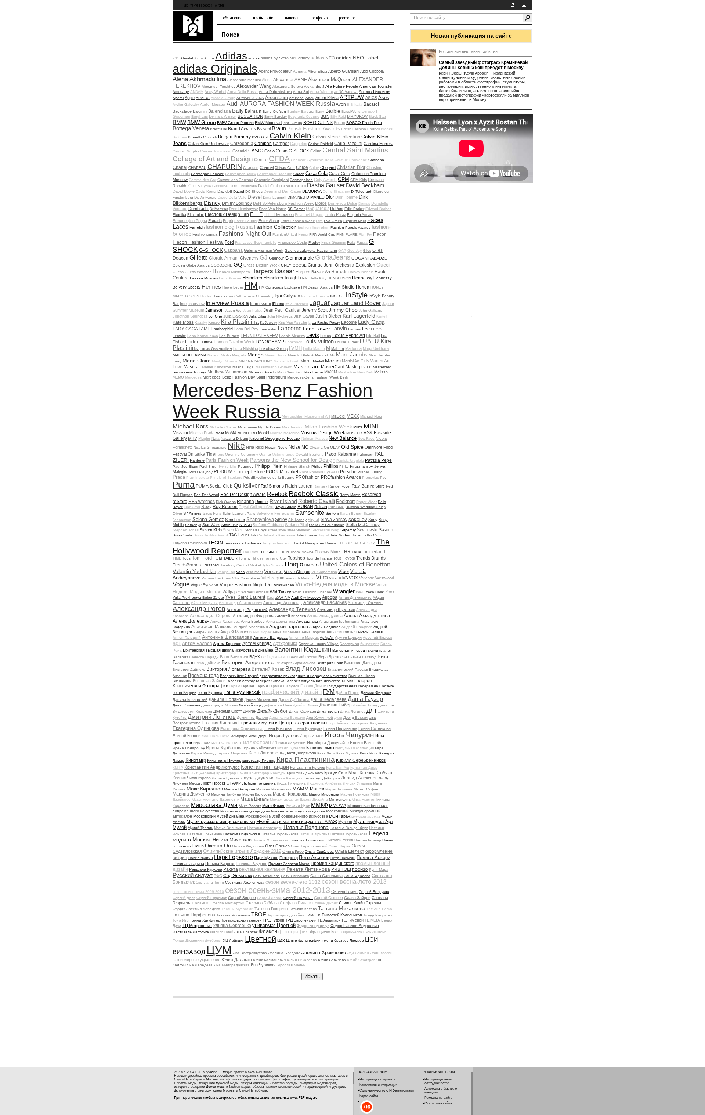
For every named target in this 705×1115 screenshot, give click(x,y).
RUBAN (305, 506)
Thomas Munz (327, 552)
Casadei (239, 151)
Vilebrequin (273, 577)
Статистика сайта (438, 1103)
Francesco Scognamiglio (255, 242)
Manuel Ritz (325, 355)
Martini (333, 360)
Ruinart (320, 506)
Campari (263, 143)
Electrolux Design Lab (227, 214)
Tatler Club (372, 535)
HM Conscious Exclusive (279, 287)
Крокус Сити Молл (341, 773)
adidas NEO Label (357, 58)
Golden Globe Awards (191, 265)
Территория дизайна (285, 915)
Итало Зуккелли (291, 748)
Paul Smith (208, 466)
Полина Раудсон (251, 863)
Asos (383, 97)
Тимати (313, 914)
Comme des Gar (202, 180)
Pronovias (370, 477)
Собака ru (201, 903)
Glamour (276, 258)
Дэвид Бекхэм (355, 718)
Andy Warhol (215, 92)
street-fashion (298, 530)
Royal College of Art (256, 506)
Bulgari (225, 137)
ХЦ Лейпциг (233, 940)
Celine (315, 151)
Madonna (353, 348)
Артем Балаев (197, 643)
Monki (263, 433)
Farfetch (197, 227)
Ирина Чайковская (260, 748)
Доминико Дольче (252, 718)
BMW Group (201, 122)
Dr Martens (219, 209)
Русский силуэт (193, 875)
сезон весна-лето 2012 (293, 882)
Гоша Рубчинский (242, 692)
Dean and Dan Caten (282, 191)
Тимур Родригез (377, 915)
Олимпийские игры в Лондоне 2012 (242, 851)
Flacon (380, 234)
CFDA (279, 158)
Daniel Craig (269, 186)
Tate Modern (340, 535)
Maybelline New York (355, 372)
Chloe (302, 167)
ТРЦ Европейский (301, 920)
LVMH (295, 348)
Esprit (228, 220)
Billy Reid (338, 117)
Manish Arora (276, 355)
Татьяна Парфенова (194, 914)
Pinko (344, 466)
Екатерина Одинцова (196, 728)
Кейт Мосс (369, 753)
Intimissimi (260, 303)
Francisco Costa (292, 242)
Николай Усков (339, 840)
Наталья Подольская (241, 834)
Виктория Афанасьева (295, 663)
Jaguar (320, 303)
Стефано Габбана (262, 903)
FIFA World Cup (322, 234)
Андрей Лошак (206, 632)
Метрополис (340, 799)
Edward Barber (378, 209)
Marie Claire (196, 360)
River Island (283, 501)
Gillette (198, 257)
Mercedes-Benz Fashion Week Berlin (318, 377)
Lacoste (349, 322)
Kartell (381, 316)
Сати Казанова (266, 876)
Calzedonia (241, 143)
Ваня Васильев (234, 657)
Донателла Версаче (287, 718)
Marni (306, 360)
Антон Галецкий (187, 638)
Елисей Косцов (186, 736)
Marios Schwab (286, 361)
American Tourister (376, 86)
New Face (366, 439)
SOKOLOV (357, 520)
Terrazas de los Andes (242, 543)
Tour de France (319, 558)
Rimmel (261, 501)
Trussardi (210, 565)
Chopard (328, 167)
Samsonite (309, 512)
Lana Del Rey (246, 329)
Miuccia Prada (201, 433)
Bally (238, 111)
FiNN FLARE (347, 234)
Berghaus (199, 117)
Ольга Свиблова (319, 852)
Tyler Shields (272, 565)
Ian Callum (237, 296)
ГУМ (329, 692)
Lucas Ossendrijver (216, 349)
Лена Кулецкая (289, 778)
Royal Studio (285, 507)
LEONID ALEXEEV (259, 335)
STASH (245, 525)
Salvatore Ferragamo (275, 513)
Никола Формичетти (271, 840)
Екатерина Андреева (368, 723)
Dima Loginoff (274, 197)
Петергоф (288, 857)
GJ (264, 257)
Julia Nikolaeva (280, 316)
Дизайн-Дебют (272, 711)
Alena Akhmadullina (199, 79)
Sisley (281, 519)
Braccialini (218, 129)
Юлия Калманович (269, 960)
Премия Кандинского (332, 863)
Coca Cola (317, 173)
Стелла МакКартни (228, 903)
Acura (209, 58)
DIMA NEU (296, 197)
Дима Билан (328, 711)
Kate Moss (183, 322)
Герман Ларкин (254, 686)
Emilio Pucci (335, 214)
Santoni (332, 513)
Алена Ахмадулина (325, 615)
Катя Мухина (347, 753)
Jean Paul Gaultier (282, 310)
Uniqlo (294, 564)
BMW (179, 122)
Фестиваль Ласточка (191, 932)
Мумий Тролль (200, 828)
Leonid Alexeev (292, 336)
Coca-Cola (339, 173)
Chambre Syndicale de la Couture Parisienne (329, 160)
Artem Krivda (327, 97)
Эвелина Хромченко (323, 952)
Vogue (181, 584)
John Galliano (370, 310)
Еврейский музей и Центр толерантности (281, 722)
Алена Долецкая (191, 621)
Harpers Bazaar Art (313, 271)
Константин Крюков (307, 767)
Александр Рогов (199, 608)
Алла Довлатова (280, 621)
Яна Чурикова (263, 965)
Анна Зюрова (313, 632)
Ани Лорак (262, 632)
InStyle (356, 295)
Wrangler (344, 591)
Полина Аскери (373, 857)
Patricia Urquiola (350, 461)
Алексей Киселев (290, 616)
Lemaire (179, 336)
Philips (316, 466)
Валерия (180, 657)
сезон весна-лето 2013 (354, 881)
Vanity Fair (226, 572)
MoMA (230, 433)
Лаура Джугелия (258, 778)
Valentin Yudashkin (194, 571)
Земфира (239, 736)
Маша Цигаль (255, 799)
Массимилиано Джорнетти (215, 799)
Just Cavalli (304, 316)
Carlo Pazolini (348, 143)
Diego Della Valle (232, 197)
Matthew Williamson (227, 371)
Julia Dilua (257, 316)
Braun (279, 128)
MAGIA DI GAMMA (189, 355)
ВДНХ (254, 657)
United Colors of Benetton (355, 564)
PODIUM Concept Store (239, 471)
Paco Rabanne (340, 454)
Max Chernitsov (290, 372)
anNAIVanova (346, 92)
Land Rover (316, 329)
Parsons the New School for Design (292, 460)
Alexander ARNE (290, 79)
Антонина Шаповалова (227, 637)
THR (346, 551)
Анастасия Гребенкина (339, 621)
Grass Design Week (261, 265)
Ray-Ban (360, 486)
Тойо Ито (181, 920)
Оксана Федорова (248, 846)
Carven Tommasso (215, 151)
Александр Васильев (325, 602)
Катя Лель (326, 753)
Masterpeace (359, 366)
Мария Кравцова (290, 794)
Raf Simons (272, 486)
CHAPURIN (224, 166)
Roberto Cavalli (316, 501)
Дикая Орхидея (302, 711)
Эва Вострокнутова (250, 953)
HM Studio (344, 287)
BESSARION (250, 116)
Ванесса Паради (204, 657)
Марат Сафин (366, 789)
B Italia (356, 104)
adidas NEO (323, 58)
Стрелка (373, 903)
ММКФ (319, 805)
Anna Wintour (321, 92)
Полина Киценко (220, 863)
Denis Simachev (336, 191)
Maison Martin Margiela (226, 355)
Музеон (345, 821)
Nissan (270, 447)
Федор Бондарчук (313, 925)
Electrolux (195, 215)
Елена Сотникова (374, 728)
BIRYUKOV (357, 116)
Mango (255, 355)
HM (251, 285)
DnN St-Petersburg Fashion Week (283, 203)
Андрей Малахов (236, 632)
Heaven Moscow (204, 278)
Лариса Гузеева (226, 778)
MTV (192, 438)
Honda (362, 287)
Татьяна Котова (303, 909)
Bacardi (371, 104)
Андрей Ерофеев (356, 627)
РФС (218, 875)
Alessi (267, 79)
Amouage (181, 92)
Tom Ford (202, 558)
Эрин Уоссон (381, 953)
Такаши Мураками (237, 909)
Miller (357, 427)
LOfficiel (206, 342)
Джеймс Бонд (365, 705)
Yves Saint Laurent (245, 597)
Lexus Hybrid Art (348, 335)
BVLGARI (260, 137)
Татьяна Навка (379, 909)
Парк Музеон (266, 857)
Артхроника (285, 643)
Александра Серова (211, 615)
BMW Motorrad (268, 122)
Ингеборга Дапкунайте (328, 743)
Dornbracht (198, 208)
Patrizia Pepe (378, 460)
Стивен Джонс (325, 903)
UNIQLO (311, 565)
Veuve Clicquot (297, 571)
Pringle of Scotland (226, 477)
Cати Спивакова (243, 186)
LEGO (376, 329)
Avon (341, 104)
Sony (372, 519)
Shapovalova (260, 519)
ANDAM (196, 92)
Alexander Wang (253, 86)
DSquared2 (317, 208)
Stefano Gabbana (268, 524)
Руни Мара (378, 870)
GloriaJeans (332, 257)
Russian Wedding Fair (364, 507)
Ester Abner (268, 220)
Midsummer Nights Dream (259, 427)
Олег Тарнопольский (309, 846)
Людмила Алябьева (324, 783)
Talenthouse (306, 535)
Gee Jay (354, 251)
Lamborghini (222, 329)
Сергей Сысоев (328, 897)
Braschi (264, 129)
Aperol (178, 98)
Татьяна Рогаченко (233, 915)
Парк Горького (233, 857)
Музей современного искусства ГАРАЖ (296, 821)
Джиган (249, 711)
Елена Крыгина (278, 728)
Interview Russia (227, 303)
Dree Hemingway (243, 209)
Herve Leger (232, 287)
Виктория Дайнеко (189, 669)
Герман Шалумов (284, 686)
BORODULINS (318, 122)
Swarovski (367, 529)
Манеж (317, 789)
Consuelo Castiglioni (271, 180)
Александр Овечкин (365, 603)
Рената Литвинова (308, 869)
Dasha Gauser (326, 185)
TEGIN (215, 543)
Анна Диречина (286, 632)
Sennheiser (235, 519)
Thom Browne (302, 552)
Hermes (211, 286)
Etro (319, 221)
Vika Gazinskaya (246, 578)
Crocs (194, 185)
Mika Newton (293, 427)
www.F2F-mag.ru (304, 1098)
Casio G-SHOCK (292, 150)
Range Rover (339, 486)
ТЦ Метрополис (197, 925)
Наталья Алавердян (264, 828)
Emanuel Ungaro (309, 215)
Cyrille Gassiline (214, 186)
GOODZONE (221, 265)
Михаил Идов (298, 806)
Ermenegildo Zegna (190, 220)
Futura (362, 242)
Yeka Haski (375, 592)
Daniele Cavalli (293, 186)
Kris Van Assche (292, 322)
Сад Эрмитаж (237, 875)
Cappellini (298, 143)
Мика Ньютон (363, 799)
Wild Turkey (280, 592)
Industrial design (315, 296)
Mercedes (193, 377)
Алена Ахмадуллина (367, 615)
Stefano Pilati (296, 524)
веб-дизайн (274, 656)
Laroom (354, 329)
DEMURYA (312, 191)
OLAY (335, 447)
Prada (179, 477)
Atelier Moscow (212, 104)
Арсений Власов (377, 638)
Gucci (383, 265)
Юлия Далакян (236, 959)
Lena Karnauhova (202, 336)
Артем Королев (227, 643)
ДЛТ (371, 710)
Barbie (332, 111)
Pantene (197, 460)
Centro (261, 159)
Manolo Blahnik (301, 355)
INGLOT (337, 296)
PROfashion (308, 477)
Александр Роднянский (247, 610)
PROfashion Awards (341, 477)
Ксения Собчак (376, 772)
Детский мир (250, 705)
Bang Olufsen (274, 111)
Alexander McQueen (329, 79)
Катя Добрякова (301, 753)
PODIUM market (282, 471)
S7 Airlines (192, 513)
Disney (212, 203)
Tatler (357, 535)
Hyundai (220, 296)
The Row (250, 552)
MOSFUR (354, 433)
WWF (360, 592)
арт (177, 643)
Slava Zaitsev (334, 519)
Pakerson (365, 454)
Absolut (186, 58)
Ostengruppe (283, 454)
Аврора (329, 597)
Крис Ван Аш (337, 767)
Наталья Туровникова (280, 834)
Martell (318, 361)
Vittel (333, 578)
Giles (367, 251)
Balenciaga (219, 111)
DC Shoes (254, 191)
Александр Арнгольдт (282, 603)
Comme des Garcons (235, 180)
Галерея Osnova (270, 681)
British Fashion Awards (313, 128)
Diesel (254, 197)
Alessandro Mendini (244, 80)
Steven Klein (211, 530)
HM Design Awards (317, 287)
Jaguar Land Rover (356, 303)
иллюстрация (260, 742)
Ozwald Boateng (310, 454)
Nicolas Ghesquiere (210, 447)
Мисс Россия (250, 806)
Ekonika (179, 215)
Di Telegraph (361, 191)
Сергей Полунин (298, 898)
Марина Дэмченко (191, 794)
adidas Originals (215, 68)
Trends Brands (371, 558)
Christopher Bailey (240, 174)
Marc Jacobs (352, 354)
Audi (233, 104)
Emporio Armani (360, 215)
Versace (273, 571)
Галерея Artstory (241, 681)
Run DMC (336, 507)
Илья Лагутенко (292, 743)
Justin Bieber (328, 316)
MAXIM (330, 372)
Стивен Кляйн (352, 903)
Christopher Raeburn (274, 174)
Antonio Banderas (374, 91)
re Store (377, 486)
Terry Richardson (277, 543)
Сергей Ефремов (211, 898)
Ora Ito (265, 454)
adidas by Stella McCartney (285, 58)
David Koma (206, 191)
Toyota (349, 558)
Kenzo (214, 322)
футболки (213, 940)
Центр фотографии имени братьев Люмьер (325, 940)
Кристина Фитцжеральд (194, 773)
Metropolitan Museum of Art (306, 416)
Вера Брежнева (332, 657)
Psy (383, 477)
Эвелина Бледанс (284, 953)
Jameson (214, 310)
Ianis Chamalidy (260, 296)
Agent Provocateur (275, 71)
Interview (196, 303)
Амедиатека (307, 621)
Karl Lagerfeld (359, 316)
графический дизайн (292, 691)
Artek (310, 98)
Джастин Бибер (335, 704)
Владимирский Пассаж (348, 669)
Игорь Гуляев (284, 735)
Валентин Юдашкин (302, 649)
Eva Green (333, 221)
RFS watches (201, 501)
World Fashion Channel (312, 592)
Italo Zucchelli (296, 304)
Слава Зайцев (357, 897)
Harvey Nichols (360, 272)
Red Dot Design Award (243, 494)
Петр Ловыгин (342, 858)
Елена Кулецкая (307, 728)
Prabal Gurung (370, 472)
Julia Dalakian (235, 316)
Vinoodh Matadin (300, 578)
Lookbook (293, 342)
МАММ (300, 789)
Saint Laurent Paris (239, 513)
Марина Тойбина (226, 794)
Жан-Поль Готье (216, 736)
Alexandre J (314, 86)
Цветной (260, 939)
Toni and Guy (275, 558)
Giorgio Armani (224, 258)
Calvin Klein (290, 135)
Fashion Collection (275, 227)
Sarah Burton (351, 513)
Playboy (206, 472)
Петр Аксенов (314, 857)
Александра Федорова (253, 615)
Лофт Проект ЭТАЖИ (221, 783)
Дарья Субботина (294, 700)
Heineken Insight (281, 277)
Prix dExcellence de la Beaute (268, 477)
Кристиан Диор (363, 767)
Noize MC (298, 447)
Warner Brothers (255, 592)
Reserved (371, 494)
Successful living (325, 530)
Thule (356, 552)
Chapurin (250, 168)
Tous (337, 558)
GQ (238, 264)
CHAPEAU (197, 168)
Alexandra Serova (287, 86)
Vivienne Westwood (376, 578)
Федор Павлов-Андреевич (354, 925)
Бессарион (349, 644)
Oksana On (319, 447)
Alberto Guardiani (343, 71)
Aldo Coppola (372, 71)
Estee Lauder (245, 221)
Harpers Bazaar (272, 271)
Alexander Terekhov (218, 86)
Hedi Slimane (230, 278)
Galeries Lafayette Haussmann (311, 251)
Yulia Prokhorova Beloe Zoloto (198, 597)
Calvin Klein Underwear (208, 143)
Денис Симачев (186, 705)
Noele (283, 447)
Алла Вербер (253, 621)
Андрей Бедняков (324, 627)
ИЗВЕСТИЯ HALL (227, 743)
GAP (342, 251)
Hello (304, 278)
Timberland (373, 551)
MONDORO (247, 433)
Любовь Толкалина (259, 783)
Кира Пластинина (305, 759)
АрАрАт (327, 638)
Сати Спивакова (295, 876)
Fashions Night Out (244, 233)
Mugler (204, 438)
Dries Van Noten (272, 209)
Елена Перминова (340, 728)
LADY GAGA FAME (191, 329)
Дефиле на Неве (277, 705)
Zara (270, 597)
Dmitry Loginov (237, 203)
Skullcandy (297, 520)
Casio (269, 151)
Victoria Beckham (216, 578)
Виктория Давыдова (362, 662)
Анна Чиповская (341, 632)
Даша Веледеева (329, 699)
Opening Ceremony (241, 454)
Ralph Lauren (298, 486)
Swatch (386, 529)
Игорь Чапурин (349, 735)
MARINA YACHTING (255, 361)
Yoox (390, 592)
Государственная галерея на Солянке (360, 686)
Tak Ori (256, 535)
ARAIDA (203, 98)
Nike (236, 445)
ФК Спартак (247, 932)
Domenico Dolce (342, 203)
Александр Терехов (292, 609)
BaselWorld (351, 111)
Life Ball (373, 335)
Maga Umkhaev (376, 349)
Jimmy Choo (343, 310)
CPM (343, 179)
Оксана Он (218, 845)
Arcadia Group (223, 98)
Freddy (314, 242)
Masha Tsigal (243, 367)
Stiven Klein (233, 530)
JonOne (215, 316)
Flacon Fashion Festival (198, 242)
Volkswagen (284, 585)
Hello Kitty (318, 278)
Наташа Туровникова (349, 834)
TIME (177, 558)
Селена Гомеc (344, 891)
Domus (364, 204)
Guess (178, 272)
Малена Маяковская (273, 789)
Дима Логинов (352, 711)
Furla (351, 242)
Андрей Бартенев (288, 626)
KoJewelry (268, 323)
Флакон (267, 931)
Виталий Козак (268, 669)
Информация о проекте (377, 1079)
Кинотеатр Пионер (224, 760)
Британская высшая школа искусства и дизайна (228, 650)
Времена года (203, 675)
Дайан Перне (347, 693)
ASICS (371, 97)
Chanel (180, 167)
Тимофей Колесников (342, 915)
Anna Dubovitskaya (275, 92)
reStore (180, 501)
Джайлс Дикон (305, 705)
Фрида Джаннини (188, 940)
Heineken (252, 277)
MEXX (353, 416)
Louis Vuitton (318, 341)
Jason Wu (233, 310)
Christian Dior (351, 167)
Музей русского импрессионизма (221, 821)
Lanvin (339, 328)
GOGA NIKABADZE (369, 258)
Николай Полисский (307, 840)
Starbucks (229, 525)
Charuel (267, 167)
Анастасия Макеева (212, 626)
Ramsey (320, 486)
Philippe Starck (297, 466)
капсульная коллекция (354, 748)
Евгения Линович (219, 722)
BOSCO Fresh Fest (364, 122)
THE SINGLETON (274, 552)
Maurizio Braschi (262, 372)
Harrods (339, 271)
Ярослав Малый (292, 965)
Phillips (330, 466)
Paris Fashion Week (227, 460)
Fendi (303, 234)
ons (221, 454)
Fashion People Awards (350, 227)
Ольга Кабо (293, 851)
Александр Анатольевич (240, 603)
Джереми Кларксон (195, 711)
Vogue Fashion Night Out (246, 584)
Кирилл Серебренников (361, 760)
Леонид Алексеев (359, 778)
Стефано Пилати (295, 903)
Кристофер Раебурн (267, 773)
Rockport (345, 501)
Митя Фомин (273, 805)
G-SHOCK (211, 250)
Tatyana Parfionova (190, 543)
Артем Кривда (257, 643)
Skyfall (313, 519)
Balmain (253, 111)
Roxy (206, 506)
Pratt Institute (197, 477)
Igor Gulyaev (287, 295)
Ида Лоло (201, 743)
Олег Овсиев (277, 846)
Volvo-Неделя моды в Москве (335, 584)
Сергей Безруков (374, 892)
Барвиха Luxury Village (319, 644)
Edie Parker (354, 209)
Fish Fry (365, 234)
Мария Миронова (324, 794)
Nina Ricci (255, 447)
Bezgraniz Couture (303, 117)
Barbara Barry (312, 111)
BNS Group (292, 123)
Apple (190, 97)
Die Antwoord (205, 197)
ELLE (256, 214)
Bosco (339, 122)
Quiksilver (247, 485)
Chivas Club (285, 168)
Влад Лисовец (305, 668)
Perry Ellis (228, 466)
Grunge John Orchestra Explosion (341, 265)
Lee (366, 329)
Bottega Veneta (191, 128)
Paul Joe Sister (185, 466)
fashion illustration (313, 227)
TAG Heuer (239, 535)
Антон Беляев (370, 632)
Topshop (296, 558)
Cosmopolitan (301, 180)
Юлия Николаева (302, 960)
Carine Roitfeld (320, 144)
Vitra (322, 577)
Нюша (198, 846)
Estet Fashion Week (298, 221)
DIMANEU (315, 197)
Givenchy (249, 258)
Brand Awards (242, 128)
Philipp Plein (268, 466)
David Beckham (365, 185)
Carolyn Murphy (186, 151)
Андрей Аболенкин (251, 627)
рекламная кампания (262, 869)
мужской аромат (365, 816)
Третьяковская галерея (241, 920)
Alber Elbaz (317, 71)
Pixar (193, 472)
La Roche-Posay (326, 323)
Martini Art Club (355, 361)
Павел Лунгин (200, 858)
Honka (206, 296)
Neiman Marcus (314, 439)
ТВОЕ (258, 914)
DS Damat (296, 209)
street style (277, 530)
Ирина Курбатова (224, 747)
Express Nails (354, 221)
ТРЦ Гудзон (273, 920)
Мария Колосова (257, 794)
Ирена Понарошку (189, 748)
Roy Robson (225, 506)
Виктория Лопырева (228, 669)
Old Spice (352, 447)
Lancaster (268, 329)
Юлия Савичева (332, 960)
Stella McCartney (363, 524)
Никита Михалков (232, 840)
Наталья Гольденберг (349, 828)
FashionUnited (284, 234)
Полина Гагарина (188, 863)
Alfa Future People (341, 86)
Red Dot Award (206, 495)
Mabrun (337, 349)
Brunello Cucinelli (202, 137)
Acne (198, 58)
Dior (330, 197)
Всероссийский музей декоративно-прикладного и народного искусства (283, 676)
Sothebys (193, 525)
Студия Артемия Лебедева (196, 909)
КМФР (178, 767)
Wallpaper (231, 592)
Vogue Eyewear (204, 585)
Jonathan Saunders (190, 316)
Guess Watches (198, 272)
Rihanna (245, 501)
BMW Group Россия (235, 122)
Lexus (325, 335)
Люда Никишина (291, 783)
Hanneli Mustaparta (233, 272)
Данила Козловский (190, 700)
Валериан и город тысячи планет (362, 650)
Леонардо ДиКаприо (321, 778)
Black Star (377, 117)
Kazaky (201, 323)
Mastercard (306, 366)
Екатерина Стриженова (241, 729)
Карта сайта (368, 1096)
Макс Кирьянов (205, 789)
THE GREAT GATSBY (356, 543)
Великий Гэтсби (303, 657)
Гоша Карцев (184, 692)
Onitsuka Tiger (202, 454)
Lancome (290, 328)
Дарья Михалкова (260, 699)
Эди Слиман (358, 953)
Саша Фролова (357, 876)
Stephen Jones (186, 530)
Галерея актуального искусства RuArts (319, 681)
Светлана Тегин (210, 882)
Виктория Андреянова (248, 662)
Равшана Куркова (205, 869)
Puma (184, 484)
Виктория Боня (330, 663)
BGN (325, 116)
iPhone (278, 303)
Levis (312, 335)
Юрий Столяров (361, 960)
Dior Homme (346, 197)
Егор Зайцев (337, 723)
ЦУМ (219, 950)
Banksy (293, 111)
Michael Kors (191, 426)
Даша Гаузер (365, 699)
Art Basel (296, 98)
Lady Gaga (371, 322)
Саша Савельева (326, 875)
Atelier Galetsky (186, 104)
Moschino (291, 433)
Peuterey (245, 466)
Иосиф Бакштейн (366, 743)
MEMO (178, 377)
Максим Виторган (239, 789)
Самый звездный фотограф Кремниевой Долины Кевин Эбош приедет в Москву (483, 65)
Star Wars (211, 524)
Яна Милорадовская (231, 965)
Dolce (321, 203)
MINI (371, 426)
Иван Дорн (258, 736)
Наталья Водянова (306, 827)
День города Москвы (219, 705)
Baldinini (200, 111)
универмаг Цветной (274, 925)
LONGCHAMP (270, 341)
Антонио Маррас (304, 638)
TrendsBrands (187, 565)
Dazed (238, 191)
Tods (186, 558)
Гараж (234, 686)
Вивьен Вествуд (362, 657)
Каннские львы (320, 748)
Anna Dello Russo (242, 92)
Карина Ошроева (232, 753)
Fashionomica (204, 234)
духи (338, 718)
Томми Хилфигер (205, 920)
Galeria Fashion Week (263, 250)
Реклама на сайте (438, 1098)
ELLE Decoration (279, 214)
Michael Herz (371, 416)
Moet (220, 433)
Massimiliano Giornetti (274, 367)
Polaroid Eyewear (324, 472)
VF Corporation (324, 572)
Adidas (231, 56)
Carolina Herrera (378, 143)
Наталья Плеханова (204, 834)
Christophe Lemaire (207, 174)
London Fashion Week (234, 342)
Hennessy (362, 277)
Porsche (348, 471)
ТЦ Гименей (352, 920)
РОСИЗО (360, 870)
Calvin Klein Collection (336, 137)
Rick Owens (226, 502)
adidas (254, 58)
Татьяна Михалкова (341, 908)
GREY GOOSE (294, 265)
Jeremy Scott (315, 310)
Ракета (230, 869)
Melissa (381, 372)
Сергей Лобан (269, 898)
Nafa (216, 439)
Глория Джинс (313, 686)
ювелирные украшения (198, 959)
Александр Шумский (336, 609)
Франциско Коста (326, 932)
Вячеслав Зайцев (209, 680)
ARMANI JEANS (250, 98)
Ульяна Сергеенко (232, 925)
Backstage (182, 111)
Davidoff (224, 191)
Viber (343, 571)
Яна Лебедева (200, 965)
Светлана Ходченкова (244, 882)
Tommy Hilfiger (251, 558)
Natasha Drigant (234, 439)
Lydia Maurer (314, 349)
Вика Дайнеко (208, 663)
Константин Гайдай (265, 767)
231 (176, 58)
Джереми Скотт (227, 711)
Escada (215, 220)
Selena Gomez (208, 519)
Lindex (192, 341)
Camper (281, 143)
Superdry (348, 530)
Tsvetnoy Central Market (240, 565)
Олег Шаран (340, 846)
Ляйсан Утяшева (357, 783)
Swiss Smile (182, 535)
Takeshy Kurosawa (279, 535)
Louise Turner (346, 342)
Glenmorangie (299, 258)
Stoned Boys (256, 530)
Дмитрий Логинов (212, 717)
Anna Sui (301, 92)
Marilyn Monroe (225, 361)
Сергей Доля (184, 898)
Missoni (180, 432)
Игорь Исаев (311, 736)
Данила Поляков (226, 699)
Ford (229, 242)
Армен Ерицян (348, 637)
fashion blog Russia (229, 227)
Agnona (300, 71)
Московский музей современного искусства (286, 816)
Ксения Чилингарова (192, 778)
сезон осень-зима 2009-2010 (198, 892)
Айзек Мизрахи (204, 603)
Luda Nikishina (245, 349)
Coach (298, 174)
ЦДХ (281, 940)
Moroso (276, 433)
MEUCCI (338, 416)
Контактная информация (378, 1085)
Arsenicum (276, 97)
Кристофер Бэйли (232, 773)
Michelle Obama (223, 427)
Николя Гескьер (367, 840)
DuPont (336, 208)
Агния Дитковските (355, 597)
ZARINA (282, 597)
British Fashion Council (360, 129)
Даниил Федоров (376, 692)
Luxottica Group (273, 348)
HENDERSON (339, 278)
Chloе (314, 168)
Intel (183, 303)
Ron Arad (192, 507)
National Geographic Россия (274, 438)
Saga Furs (212, 513)
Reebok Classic (314, 493)
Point (303, 472)
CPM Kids (358, 180)
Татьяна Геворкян (271, 908)
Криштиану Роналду (305, 773)
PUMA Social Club (214, 486)
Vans (240, 572)
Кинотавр (195, 760)
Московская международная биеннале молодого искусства (272, 811)
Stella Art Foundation (326, 525)
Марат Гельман (338, 789)
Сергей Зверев (242, 897)
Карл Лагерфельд (267, 753)
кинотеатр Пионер (258, 761)
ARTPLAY (352, 97)
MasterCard (332, 366)
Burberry (242, 137)
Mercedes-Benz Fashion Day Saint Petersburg (244, 377)
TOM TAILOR (225, 558)
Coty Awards (325, 179)
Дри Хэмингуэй (319, 718)
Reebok (277, 494)
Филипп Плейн (223, 932)
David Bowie (184, 191)
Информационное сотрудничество (438, 1081)
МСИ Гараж (339, 816)
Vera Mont (254, 572)
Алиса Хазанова (225, 621)
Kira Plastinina (240, 322)
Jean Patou (253, 310)
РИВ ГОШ (341, 869)
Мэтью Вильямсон (230, 828)
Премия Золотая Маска (289, 864)
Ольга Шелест (349, 851)
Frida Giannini (333, 242)
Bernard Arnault (222, 116)
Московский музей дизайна (218, 816)
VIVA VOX (348, 577)
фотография (293, 931)
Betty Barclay (275, 117)
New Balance (343, 438)
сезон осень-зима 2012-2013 (277, 890)
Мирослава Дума (214, 805)
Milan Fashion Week (328, 427)
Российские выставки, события (468, 51)
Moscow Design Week (323, 432)
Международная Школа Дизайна (299, 799)
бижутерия (369, 644)
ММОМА (337, 805)
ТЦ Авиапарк (329, 920)
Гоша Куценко (210, 692)
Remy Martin (350, 495)
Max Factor (313, 372)
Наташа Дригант (314, 834)
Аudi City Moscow (306, 597)
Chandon (376, 160)
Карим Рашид (203, 753)
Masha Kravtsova (216, 367)
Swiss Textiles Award (211, 535)
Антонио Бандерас (270, 638)
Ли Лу (384, 778)
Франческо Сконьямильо (364, 932)
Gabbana (233, 250)
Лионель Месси (186, 783)
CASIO (255, 150)
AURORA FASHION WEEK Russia (287, 103)
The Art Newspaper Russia (314, 543)
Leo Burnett (229, 336)
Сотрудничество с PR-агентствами (386, 1090)
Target (323, 535)
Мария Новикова (354, 794)
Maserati (192, 366)
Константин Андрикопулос (212, 767)
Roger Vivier (366, 502)
